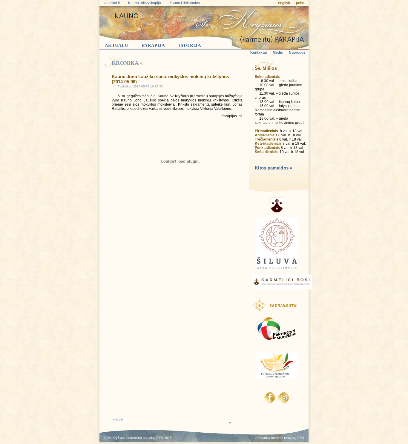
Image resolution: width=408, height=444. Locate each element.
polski (301, 3)
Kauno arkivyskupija (144, 3)
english (284, 3)
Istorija (190, 45)
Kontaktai (258, 52)
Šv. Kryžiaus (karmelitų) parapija (130, 438)
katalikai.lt (112, 3)
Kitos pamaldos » (273, 167)
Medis (278, 52)
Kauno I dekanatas (184, 3)
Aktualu (116, 45)
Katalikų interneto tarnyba (276, 438)
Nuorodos (297, 52)
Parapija (153, 45)
